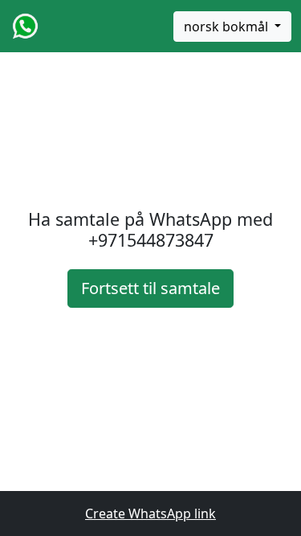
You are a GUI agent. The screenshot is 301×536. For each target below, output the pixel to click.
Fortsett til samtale (150, 288)
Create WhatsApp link (150, 513)
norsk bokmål (227, 26)
